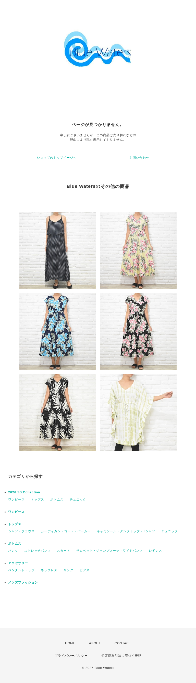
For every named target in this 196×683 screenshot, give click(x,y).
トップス (37, 499)
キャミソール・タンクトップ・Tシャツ (126, 531)
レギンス (155, 550)
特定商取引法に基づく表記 (121, 655)
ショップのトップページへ (57, 157)
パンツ (13, 550)
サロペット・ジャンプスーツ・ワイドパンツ (109, 550)
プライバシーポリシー (71, 655)
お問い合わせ (139, 157)
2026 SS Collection (24, 492)
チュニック (78, 499)
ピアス (85, 570)
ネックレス (49, 570)
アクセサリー (18, 563)
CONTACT (123, 643)
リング (69, 570)
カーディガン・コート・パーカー (66, 531)
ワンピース (16, 499)
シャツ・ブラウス (21, 531)
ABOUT (95, 643)
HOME (70, 643)
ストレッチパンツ (37, 550)
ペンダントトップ (21, 570)
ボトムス (57, 499)
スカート (63, 550)
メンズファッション (23, 582)
